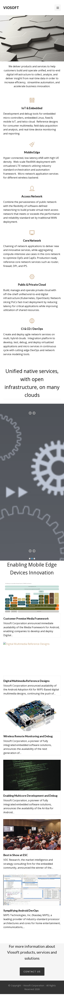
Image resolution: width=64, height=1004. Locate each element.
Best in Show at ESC (15, 855)
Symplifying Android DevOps (21, 910)
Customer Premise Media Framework (26, 618)
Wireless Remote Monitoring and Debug (28, 736)
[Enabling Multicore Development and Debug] (32, 788)
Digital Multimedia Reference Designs (26, 681)
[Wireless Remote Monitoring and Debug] (32, 729)
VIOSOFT (11, 7)
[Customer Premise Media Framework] (32, 611)
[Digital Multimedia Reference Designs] (26, 673)
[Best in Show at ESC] (32, 848)
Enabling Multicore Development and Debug (30, 795)
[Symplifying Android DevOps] (32, 903)
